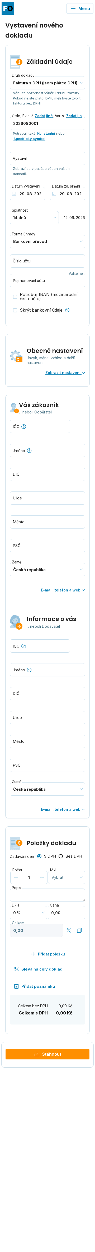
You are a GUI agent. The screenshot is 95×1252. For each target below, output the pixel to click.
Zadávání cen (22, 856)
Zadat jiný (75, 116)
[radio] (46, 856)
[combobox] (47, 450)
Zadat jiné (44, 116)
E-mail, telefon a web (61, 590)
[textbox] (47, 450)
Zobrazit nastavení (63, 372)
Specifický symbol (29, 138)
